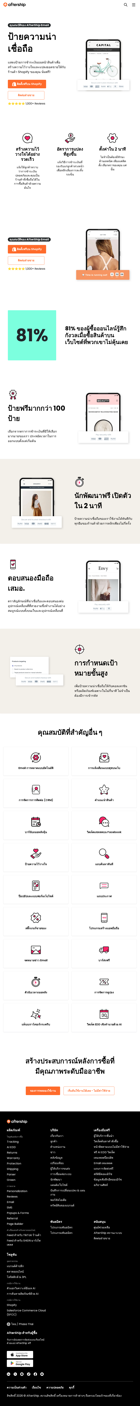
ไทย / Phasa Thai (22, 1324)
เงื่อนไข (36, 1387)
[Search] (125, 4)
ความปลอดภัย (55, 1387)
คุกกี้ (71, 1387)
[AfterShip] (15, 5)
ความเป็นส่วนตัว (16, 1387)
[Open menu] (134, 5)
